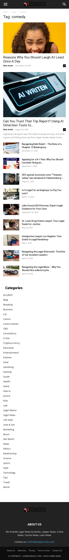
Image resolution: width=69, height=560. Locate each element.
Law (5, 405)
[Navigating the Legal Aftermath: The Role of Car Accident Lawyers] (11, 255)
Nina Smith (8, 65)
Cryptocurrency (11, 343)
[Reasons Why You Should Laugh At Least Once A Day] (34, 37)
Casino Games (10, 323)
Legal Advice (10, 410)
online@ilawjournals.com (40, 541)
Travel (6, 482)
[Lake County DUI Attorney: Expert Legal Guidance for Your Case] (11, 209)
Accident (8, 294)
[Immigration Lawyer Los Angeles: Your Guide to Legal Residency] (11, 240)
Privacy (32, 550)
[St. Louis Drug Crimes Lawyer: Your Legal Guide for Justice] (11, 224)
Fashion (7, 357)
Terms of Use (44, 550)
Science (7, 458)
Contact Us (57, 550)
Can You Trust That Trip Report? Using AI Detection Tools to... (33, 123)
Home (6, 12)
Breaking (8, 304)
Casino (6, 319)
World (6, 487)
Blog (5, 299)
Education (8, 347)
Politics (7, 448)
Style (5, 467)
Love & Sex (9, 424)
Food (5, 362)
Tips (5, 477)
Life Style (8, 419)
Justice (6, 395)
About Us (11, 550)
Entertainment (11, 352)
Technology (9, 472)
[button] (5, 4)
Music (6, 434)
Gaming (7, 371)
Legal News (9, 415)
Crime (6, 338)
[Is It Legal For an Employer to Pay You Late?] (11, 194)
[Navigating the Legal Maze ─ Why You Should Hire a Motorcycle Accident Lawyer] (11, 270)
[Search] (64, 4)
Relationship (10, 453)
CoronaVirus (9, 333)
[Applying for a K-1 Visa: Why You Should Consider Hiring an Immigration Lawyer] (11, 163)
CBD (5, 328)
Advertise (22, 550)
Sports (6, 463)
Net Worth (8, 439)
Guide (6, 376)
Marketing (8, 429)
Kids (5, 400)
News (6, 443)
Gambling (8, 367)
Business (8, 309)
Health (6, 381)
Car (5, 314)
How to (7, 391)
